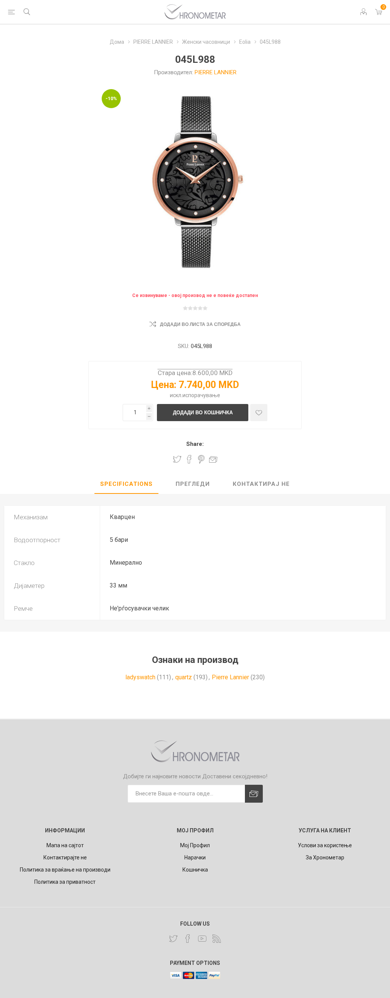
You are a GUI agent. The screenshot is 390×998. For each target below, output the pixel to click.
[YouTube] (202, 939)
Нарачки (195, 857)
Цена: (163, 384)
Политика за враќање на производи (65, 870)
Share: (195, 444)
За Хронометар (325, 857)
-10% (111, 98)
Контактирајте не (65, 857)
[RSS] (217, 939)
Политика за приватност (65, 882)
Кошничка (195, 870)
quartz (183, 677)
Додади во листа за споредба (200, 324)
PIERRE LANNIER (216, 72)
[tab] (126, 484)
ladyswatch (140, 677)
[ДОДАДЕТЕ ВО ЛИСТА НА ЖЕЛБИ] (258, 412)
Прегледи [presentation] (193, 484)
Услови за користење (325, 845)
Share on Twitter (177, 459)
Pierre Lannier (230, 677)
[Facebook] (188, 939)
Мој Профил (195, 845)
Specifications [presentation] (126, 484)
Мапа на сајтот (65, 845)
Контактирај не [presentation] (261, 484)
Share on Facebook (189, 459)
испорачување (201, 395)
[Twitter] (173, 939)
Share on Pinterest (201, 459)
